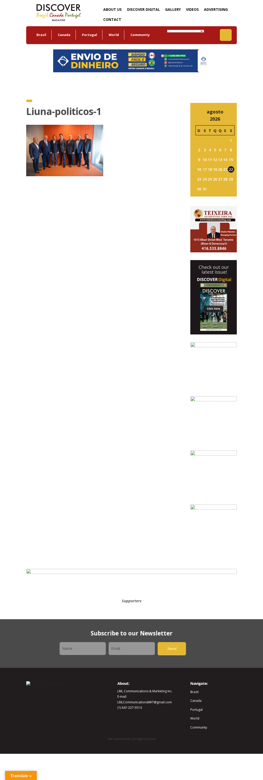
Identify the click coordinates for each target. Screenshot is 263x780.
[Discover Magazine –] (58, 12)
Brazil (41, 34)
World (114, 34)
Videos (192, 9)
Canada (64, 34)
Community (140, 34)
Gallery (173, 9)
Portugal (89, 34)
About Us (112, 9)
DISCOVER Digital (143, 9)
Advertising (216, 9)
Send (172, 649)
